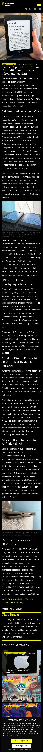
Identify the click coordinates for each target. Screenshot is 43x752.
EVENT (6, 680)
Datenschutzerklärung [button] (22, 749)
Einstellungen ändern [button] (21, 746)
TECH (9, 64)
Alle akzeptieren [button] (21, 741)
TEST (14, 64)
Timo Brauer (32, 64)
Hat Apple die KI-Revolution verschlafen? (17, 671)
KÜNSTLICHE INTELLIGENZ (18, 653)
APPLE (6, 653)
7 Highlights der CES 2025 (16, 699)
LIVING (4, 64)
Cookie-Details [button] (12, 749)
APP (5, 706)
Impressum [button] (32, 749)
